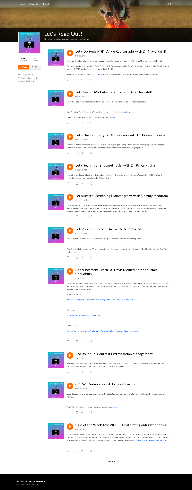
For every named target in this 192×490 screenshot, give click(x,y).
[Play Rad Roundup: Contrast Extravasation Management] (70, 355)
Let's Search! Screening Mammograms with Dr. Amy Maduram (121, 196)
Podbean (35, 484)
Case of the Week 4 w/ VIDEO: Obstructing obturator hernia (120, 425)
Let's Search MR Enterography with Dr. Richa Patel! (113, 92)
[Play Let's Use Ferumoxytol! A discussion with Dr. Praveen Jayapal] (70, 137)
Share (24, 67)
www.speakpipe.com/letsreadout (151, 440)
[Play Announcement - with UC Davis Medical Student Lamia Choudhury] (70, 271)
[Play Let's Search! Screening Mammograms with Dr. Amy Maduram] (70, 197)
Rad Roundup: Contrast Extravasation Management (114, 354)
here (100, 74)
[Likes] (68, 79)
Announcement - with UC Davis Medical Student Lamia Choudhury (116, 272)
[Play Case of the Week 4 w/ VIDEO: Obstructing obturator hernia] (70, 426)
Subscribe (34, 4)
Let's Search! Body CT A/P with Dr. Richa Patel (109, 229)
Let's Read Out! (63, 33)
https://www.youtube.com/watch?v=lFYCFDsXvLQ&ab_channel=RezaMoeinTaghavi (103, 331)
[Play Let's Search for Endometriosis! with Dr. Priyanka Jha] (70, 167)
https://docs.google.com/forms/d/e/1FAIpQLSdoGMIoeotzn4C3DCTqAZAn (100, 299)
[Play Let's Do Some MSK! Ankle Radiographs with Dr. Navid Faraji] (70, 53)
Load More (109, 461)
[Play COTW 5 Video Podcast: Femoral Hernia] (70, 386)
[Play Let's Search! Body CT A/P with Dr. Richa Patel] (70, 230)
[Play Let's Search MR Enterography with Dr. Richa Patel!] (70, 94)
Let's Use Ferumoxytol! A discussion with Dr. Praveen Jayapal (120, 135)
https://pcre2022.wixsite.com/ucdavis (83, 315)
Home (22, 4)
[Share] (90, 79)
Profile (46, 4)
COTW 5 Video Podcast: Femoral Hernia (105, 384)
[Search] (169, 4)
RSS (36, 67)
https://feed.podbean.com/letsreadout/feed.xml (68, 39)
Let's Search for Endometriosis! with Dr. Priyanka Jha (115, 165)
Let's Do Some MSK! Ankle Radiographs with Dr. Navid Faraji (120, 51)
